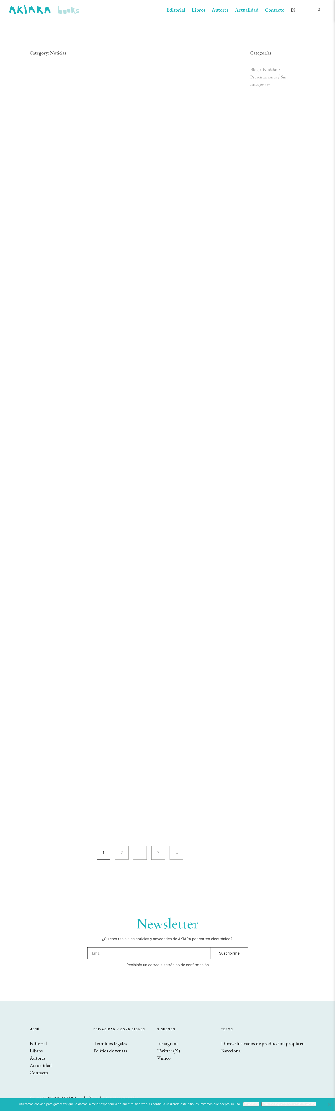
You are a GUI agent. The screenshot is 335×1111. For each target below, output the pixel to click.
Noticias (147, 81)
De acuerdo (251, 1104)
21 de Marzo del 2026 (176, 151)
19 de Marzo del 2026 (176, 235)
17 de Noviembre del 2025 (208, 489)
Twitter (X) (168, 1050)
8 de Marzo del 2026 (175, 320)
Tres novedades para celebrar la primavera (189, 698)
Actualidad (246, 10)
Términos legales (110, 1043)
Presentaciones (263, 77)
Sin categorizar (170, 490)
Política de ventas (110, 1050)
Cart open (315, 11)
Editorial (175, 10)
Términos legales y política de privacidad (289, 1104)
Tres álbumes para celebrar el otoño (189, 505)
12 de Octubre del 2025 (178, 638)
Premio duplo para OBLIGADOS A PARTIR (184, 653)
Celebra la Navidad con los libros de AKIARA (190, 783)
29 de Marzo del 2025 (176, 682)
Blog (254, 69)
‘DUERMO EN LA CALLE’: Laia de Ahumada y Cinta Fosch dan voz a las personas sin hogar (185, 599)
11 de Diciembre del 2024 (179, 767)
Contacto (274, 10)
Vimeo (164, 1058)
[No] (329, 1104)
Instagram (167, 1043)
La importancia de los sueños (190, 162)
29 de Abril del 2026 (175, 80)
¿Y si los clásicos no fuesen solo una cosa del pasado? (185, 336)
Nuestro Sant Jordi (173, 91)
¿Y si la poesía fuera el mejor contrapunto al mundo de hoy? (188, 256)
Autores (220, 10)
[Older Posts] (176, 853)
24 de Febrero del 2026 (177, 405)
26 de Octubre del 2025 (178, 574)
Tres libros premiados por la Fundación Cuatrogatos (188, 420)
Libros (198, 10)
